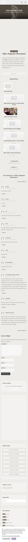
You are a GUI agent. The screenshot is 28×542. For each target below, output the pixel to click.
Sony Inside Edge (8, 91)
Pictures (15, 73)
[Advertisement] (14, 35)
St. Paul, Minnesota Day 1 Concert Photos (14, 140)
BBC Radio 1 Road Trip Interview (12, 152)
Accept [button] (13, 538)
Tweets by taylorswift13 (8, 488)
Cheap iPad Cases (9, 312)
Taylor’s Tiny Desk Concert (10, 116)
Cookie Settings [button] (6, 538)
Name (3, 357)
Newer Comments (22, 181)
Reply (4, 193)
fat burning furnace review (12, 274)
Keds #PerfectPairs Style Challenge (12, 128)
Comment (4, 344)
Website (3, 368)
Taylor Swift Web (14, 10)
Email (3, 363)
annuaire (7, 298)
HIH (6, 211)
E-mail (8, 519)
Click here (7, 514)
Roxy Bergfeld (9, 262)
